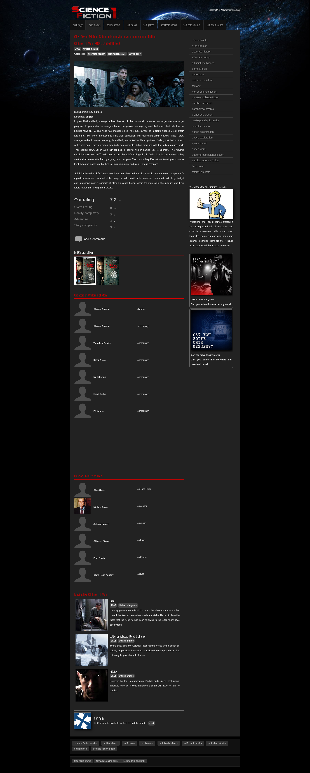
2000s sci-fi (135, 53)
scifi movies (94, 25)
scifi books (131, 25)
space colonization (203, 131)
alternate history (201, 51)
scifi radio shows (169, 25)
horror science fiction (204, 91)
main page (78, 25)
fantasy (196, 85)
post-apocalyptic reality (205, 120)
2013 (113, 675)
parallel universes (202, 103)
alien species (199, 45)
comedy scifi (199, 68)
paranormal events (203, 108)
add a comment (94, 239)
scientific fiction (201, 126)
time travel (198, 166)
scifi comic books (191, 25)
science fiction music (104, 749)
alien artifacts (199, 40)
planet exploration (202, 114)
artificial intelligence (203, 62)
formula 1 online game (107, 761)
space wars (199, 148)
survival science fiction (205, 160)
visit (151, 723)
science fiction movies (85, 743)
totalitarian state (117, 53)
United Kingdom (128, 605)
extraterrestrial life (202, 80)
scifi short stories (214, 25)
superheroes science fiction (208, 154)
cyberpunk (198, 74)
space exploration (202, 137)
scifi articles (80, 749)
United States (90, 48)
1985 (113, 605)
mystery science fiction (205, 97)
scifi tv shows (113, 25)
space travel (199, 143)
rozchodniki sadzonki (134, 761)
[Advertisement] (129, 446)
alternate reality (96, 53)
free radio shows (82, 761)
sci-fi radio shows (169, 743)
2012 (113, 640)
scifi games (148, 25)
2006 (77, 48)
